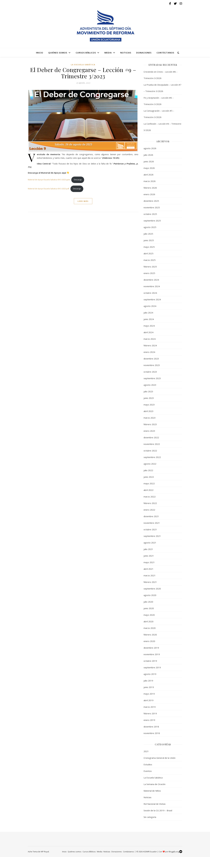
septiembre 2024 (152, 299)
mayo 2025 (149, 246)
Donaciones (143, 52)
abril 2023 (148, 411)
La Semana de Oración (154, 784)
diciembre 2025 (151, 200)
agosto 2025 (150, 227)
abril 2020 (148, 621)
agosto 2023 (150, 384)
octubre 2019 (150, 660)
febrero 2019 (150, 713)
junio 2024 (149, 319)
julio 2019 (148, 680)
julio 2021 (148, 549)
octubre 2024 (150, 292)
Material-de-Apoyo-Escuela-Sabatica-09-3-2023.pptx (49, 179)
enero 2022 (149, 509)
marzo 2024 (150, 338)
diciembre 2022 (151, 437)
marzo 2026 (150, 181)
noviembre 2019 (152, 654)
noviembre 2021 (152, 522)
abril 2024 (148, 332)
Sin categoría (150, 817)
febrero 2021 (150, 582)
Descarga (78, 179)
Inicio (39, 52)
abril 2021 (148, 568)
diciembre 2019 (151, 647)
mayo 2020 (149, 614)
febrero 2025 (150, 266)
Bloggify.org (174, 851)
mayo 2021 (149, 562)
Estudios (148, 764)
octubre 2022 (150, 450)
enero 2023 (149, 430)
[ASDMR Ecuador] (105, 26)
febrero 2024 (150, 345)
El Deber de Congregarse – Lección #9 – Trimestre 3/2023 (83, 73)
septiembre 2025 (152, 220)
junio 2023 (149, 398)
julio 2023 (148, 391)
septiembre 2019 (152, 667)
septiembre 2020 (152, 588)
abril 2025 (148, 253)
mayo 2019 (149, 693)
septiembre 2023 (152, 378)
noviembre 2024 (152, 286)
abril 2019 (148, 700)
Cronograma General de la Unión (159, 757)
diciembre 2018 (151, 726)
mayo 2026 (149, 168)
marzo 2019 (150, 706)
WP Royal (45, 851)
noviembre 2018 (152, 733)
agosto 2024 (150, 306)
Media (108, 52)
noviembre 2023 (152, 365)
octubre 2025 (150, 214)
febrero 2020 (150, 634)
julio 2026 (148, 154)
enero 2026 (149, 194)
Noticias (125, 52)
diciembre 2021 (151, 516)
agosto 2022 (150, 463)
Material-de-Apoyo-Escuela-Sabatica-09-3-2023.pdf (48, 188)
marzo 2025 (150, 260)
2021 (146, 751)
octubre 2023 (150, 371)
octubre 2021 (150, 529)
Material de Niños (152, 790)
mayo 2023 (149, 404)
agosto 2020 (150, 595)
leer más (83, 201)
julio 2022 (148, 470)
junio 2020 (149, 608)
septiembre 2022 (152, 457)
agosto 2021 (150, 542)
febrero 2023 (150, 424)
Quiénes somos (57, 52)
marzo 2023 (150, 417)
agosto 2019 (150, 674)
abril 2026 (148, 174)
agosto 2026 (150, 148)
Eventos (148, 771)
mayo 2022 (149, 483)
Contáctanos (165, 52)
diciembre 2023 (151, 358)
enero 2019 (149, 720)
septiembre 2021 (152, 536)
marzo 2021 (150, 575)
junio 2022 (149, 476)
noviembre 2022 (152, 444)
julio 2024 (148, 312)
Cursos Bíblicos (86, 52)
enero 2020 (149, 641)
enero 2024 (149, 352)
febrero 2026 (150, 187)
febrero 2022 (150, 503)
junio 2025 (149, 240)
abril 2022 (148, 490)
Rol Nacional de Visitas (155, 803)
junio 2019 (149, 687)
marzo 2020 (150, 628)
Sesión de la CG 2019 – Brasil (158, 810)
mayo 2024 (149, 325)
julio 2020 (148, 601)
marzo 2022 (150, 496)
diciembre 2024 (151, 279)
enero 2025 (149, 273)
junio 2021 (149, 555)
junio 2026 (149, 161)
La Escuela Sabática (83, 64)
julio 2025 (148, 233)
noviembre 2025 (152, 207)
